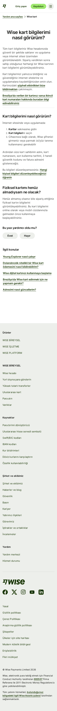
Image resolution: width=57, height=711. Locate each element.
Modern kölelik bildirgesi (17, 644)
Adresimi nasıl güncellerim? (19, 289)
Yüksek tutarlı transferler (17, 386)
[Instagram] (23, 593)
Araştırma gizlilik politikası (17, 625)
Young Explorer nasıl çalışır (19, 256)
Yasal (5, 606)
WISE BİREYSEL (11, 340)
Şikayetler (8, 631)
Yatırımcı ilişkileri (12, 515)
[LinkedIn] (41, 593)
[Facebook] (5, 593)
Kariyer (7, 508)
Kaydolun (38, 6)
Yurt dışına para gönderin (17, 379)
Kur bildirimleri (11, 450)
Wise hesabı (9, 373)
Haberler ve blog (12, 489)
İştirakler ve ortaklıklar (15, 528)
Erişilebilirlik (9, 650)
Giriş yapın (21, 6)
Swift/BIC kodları (12, 437)
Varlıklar (7, 405)
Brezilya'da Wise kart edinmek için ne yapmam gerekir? (25, 281)
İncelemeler (9, 534)
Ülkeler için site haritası (16, 638)
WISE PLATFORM (12, 353)
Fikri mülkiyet (10, 657)
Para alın (7, 398)
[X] (14, 593)
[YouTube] (32, 593)
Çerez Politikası (11, 619)
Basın (6, 502)
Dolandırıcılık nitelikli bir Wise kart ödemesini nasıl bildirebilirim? (23, 264)
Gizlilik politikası (12, 612)
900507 (38, 679)
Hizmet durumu (11, 560)
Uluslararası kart (12, 392)
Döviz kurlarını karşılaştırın (18, 457)
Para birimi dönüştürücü (16, 425)
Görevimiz (8, 521)
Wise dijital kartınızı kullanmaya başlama (27, 273)
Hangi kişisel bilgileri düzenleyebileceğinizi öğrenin (25, 173)
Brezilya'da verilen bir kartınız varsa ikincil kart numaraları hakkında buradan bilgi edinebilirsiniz (28, 99)
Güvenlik (8, 496)
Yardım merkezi (11, 554)
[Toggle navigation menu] (51, 6)
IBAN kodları (9, 444)
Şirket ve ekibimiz (13, 483)
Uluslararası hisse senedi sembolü (22, 431)
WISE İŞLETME (11, 346)
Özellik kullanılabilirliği (15, 463)
